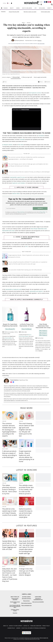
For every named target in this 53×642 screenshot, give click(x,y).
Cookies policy (11, 628)
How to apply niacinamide (40, 77)
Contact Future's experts (15, 625)
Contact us (26, 625)
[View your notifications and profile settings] (11, 3)
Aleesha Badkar (8, 338)
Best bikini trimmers (26, 598)
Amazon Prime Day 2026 (14, 11)
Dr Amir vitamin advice (45, 11)
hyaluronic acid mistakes (18, 183)
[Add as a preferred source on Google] (26, 632)
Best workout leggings (26, 603)
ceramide (22, 139)
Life (35, 8)
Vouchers (15, 613)
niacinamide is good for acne (17, 177)
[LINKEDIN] (14, 382)
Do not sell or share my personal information (33, 628)
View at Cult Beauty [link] (26, 329)
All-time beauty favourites (15, 599)
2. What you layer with (26, 77)
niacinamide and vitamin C (36, 291)
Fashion (5, 8)
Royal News (42, 8)
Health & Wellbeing (27, 8)
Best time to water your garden (30, 11)
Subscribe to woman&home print (38, 599)
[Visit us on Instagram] (48, 2)
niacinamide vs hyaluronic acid (13, 289)
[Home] (1, 8)
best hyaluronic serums (35, 92)
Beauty (12, 8)
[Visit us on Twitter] (46, 2)
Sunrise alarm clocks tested (15, 602)
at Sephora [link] (43, 330)
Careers (18, 628)
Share (5, 81)
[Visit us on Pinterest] (50, 2)
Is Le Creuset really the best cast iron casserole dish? (15, 606)
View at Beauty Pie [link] (10, 329)
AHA (26, 246)
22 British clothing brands (15, 610)
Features (39, 40)
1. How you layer (16, 77)
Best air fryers (26, 600)
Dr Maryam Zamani (7, 144)
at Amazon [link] (43, 333)
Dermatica (41, 135)
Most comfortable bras (26, 605)
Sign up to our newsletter (38, 601)
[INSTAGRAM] (11, 382)
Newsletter (48, 81)
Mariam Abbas (16, 193)
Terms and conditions (35, 625)
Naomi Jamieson (20, 40)
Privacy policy (46, 625)
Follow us (41, 81)
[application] (26, 119)
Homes (18, 8)
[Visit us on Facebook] (44, 2)
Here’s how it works (41, 43)
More (48, 8)
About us (5, 625)
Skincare (28, 22)
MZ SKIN (20, 144)
